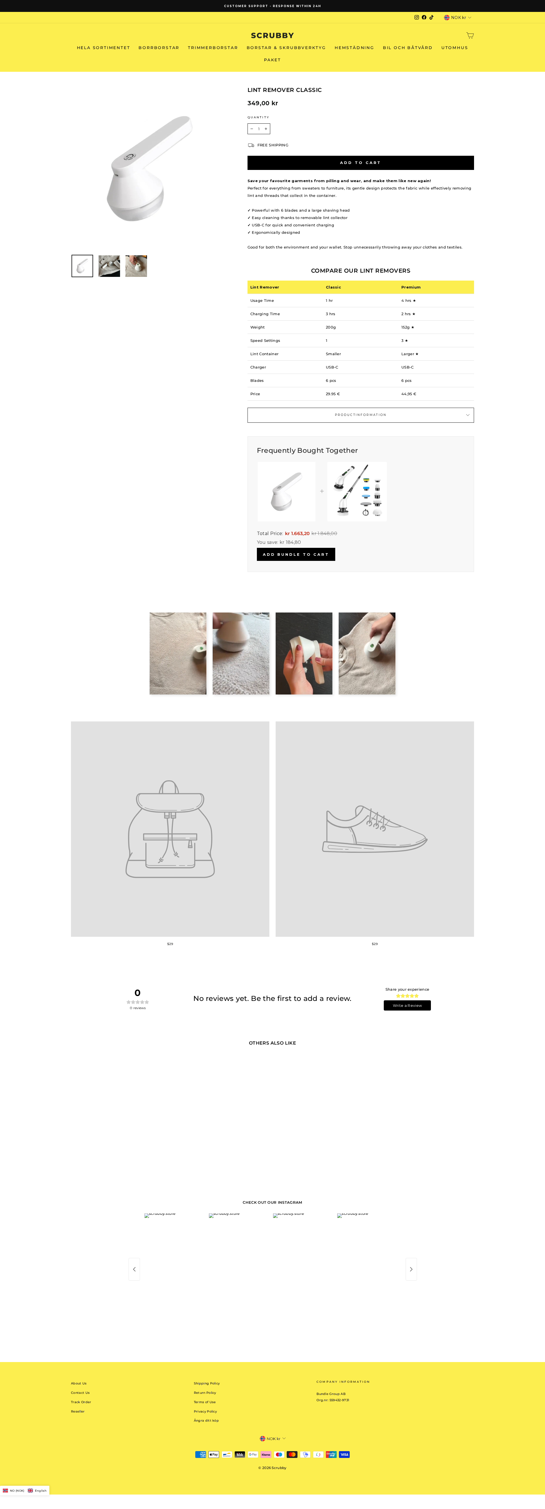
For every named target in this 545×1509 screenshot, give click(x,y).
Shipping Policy (207, 1383)
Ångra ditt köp (206, 1420)
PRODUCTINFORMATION (361, 415)
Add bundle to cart (296, 554)
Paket (272, 59)
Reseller (78, 1411)
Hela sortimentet (103, 47)
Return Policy (205, 1393)
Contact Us (80, 1393)
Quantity (258, 117)
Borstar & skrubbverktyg (286, 47)
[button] (24, 1490)
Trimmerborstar (213, 47)
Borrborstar (159, 47)
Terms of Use (205, 1402)
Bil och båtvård (408, 47)
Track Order (81, 1402)
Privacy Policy (205, 1411)
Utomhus (454, 47)
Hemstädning (354, 47)
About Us (79, 1383)
